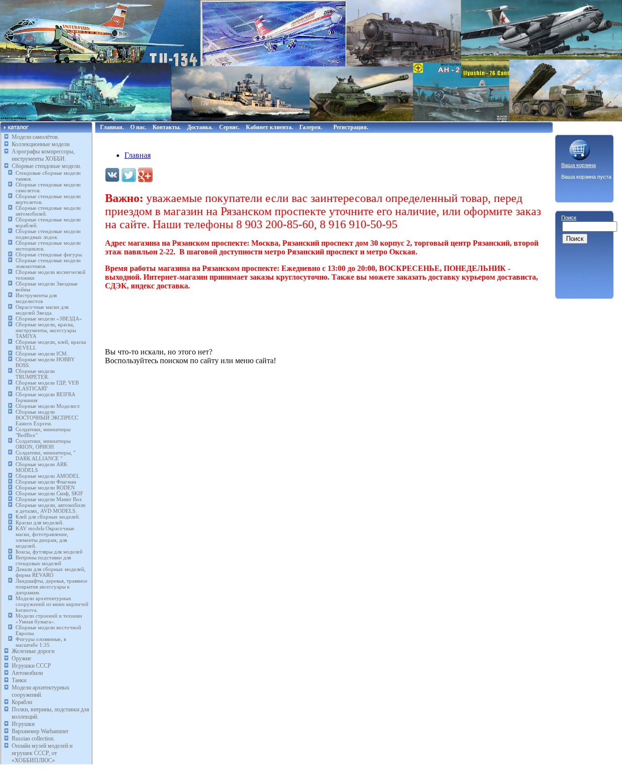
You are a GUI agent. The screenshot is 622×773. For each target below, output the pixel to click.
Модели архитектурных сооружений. (40, 691)
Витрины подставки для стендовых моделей (43, 560)
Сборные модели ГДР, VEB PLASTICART (47, 385)
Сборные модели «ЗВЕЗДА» (49, 318)
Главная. (112, 127)
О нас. (138, 127)
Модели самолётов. (35, 137)
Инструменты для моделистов (36, 298)
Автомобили (27, 673)
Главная (137, 155)
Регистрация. (350, 127)
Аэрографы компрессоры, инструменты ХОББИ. (43, 155)
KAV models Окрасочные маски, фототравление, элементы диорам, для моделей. (45, 537)
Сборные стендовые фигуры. (49, 254)
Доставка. (200, 127)
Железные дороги (33, 651)
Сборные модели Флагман (46, 482)
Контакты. (167, 127)
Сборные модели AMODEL (48, 476)
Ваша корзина (578, 165)
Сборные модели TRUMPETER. (35, 374)
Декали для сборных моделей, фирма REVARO (51, 572)
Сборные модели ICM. (42, 353)
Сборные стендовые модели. (46, 166)
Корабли (22, 702)
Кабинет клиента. (269, 127)
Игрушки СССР (31, 665)
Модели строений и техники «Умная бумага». (49, 618)
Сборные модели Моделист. (48, 406)
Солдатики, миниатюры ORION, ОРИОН (43, 444)
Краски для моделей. (40, 522)
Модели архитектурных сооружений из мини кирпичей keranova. (52, 604)
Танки (19, 680)
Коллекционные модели (40, 144)
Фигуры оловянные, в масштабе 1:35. (41, 642)
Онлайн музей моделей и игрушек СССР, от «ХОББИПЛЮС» (42, 753)
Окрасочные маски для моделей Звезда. (42, 310)
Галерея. (310, 127)
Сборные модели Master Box (49, 499)
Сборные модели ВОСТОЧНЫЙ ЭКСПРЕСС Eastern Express (47, 417)
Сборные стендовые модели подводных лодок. (48, 234)
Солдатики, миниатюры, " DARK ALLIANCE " (45, 455)
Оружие (21, 658)
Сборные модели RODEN (45, 487)
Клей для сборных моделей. (48, 517)
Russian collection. (33, 738)
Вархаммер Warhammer (40, 731)
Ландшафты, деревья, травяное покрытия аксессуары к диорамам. (51, 586)
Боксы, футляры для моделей (49, 552)
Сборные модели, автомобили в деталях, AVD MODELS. (51, 508)
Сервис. (229, 127)
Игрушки (23, 724)
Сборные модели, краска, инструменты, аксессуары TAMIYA (46, 330)
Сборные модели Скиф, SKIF (49, 493)
